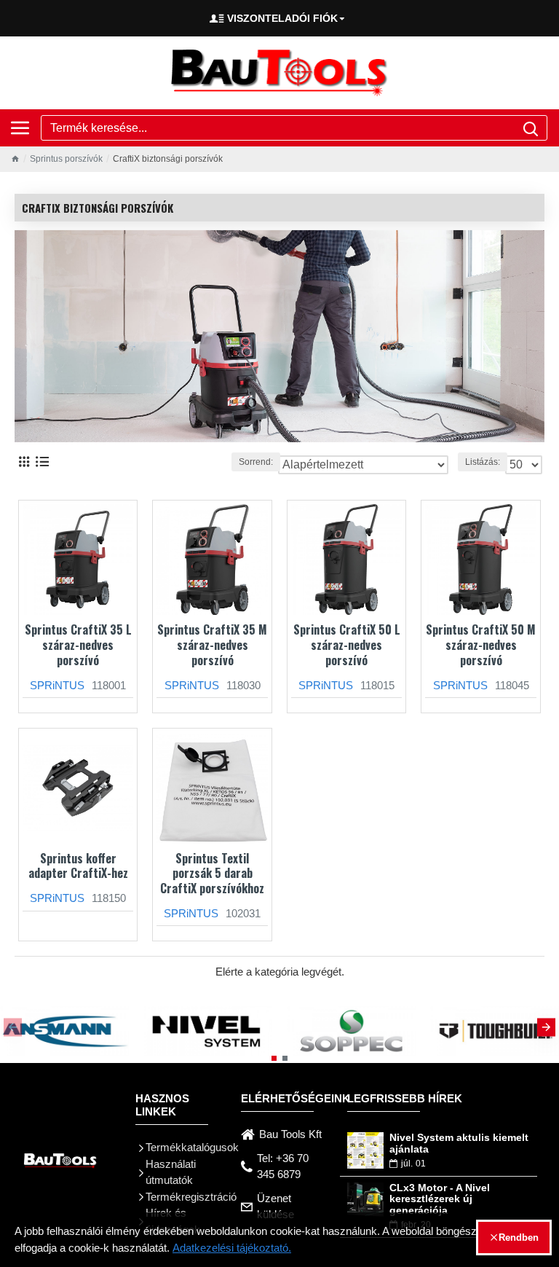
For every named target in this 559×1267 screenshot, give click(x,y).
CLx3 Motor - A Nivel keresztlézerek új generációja (439, 1199)
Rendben (519, 1237)
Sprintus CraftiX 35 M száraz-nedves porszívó (212, 644)
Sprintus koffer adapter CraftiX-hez (78, 866)
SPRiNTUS (57, 685)
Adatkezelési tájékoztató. (232, 1247)
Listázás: (482, 462)
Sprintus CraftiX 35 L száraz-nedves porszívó (78, 644)
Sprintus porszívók (66, 159)
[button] (13, 1028)
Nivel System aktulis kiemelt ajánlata (458, 1143)
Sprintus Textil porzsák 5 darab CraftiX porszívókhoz (212, 873)
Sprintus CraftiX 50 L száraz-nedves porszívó (346, 644)
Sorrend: (256, 462)
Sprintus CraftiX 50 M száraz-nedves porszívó (481, 644)
